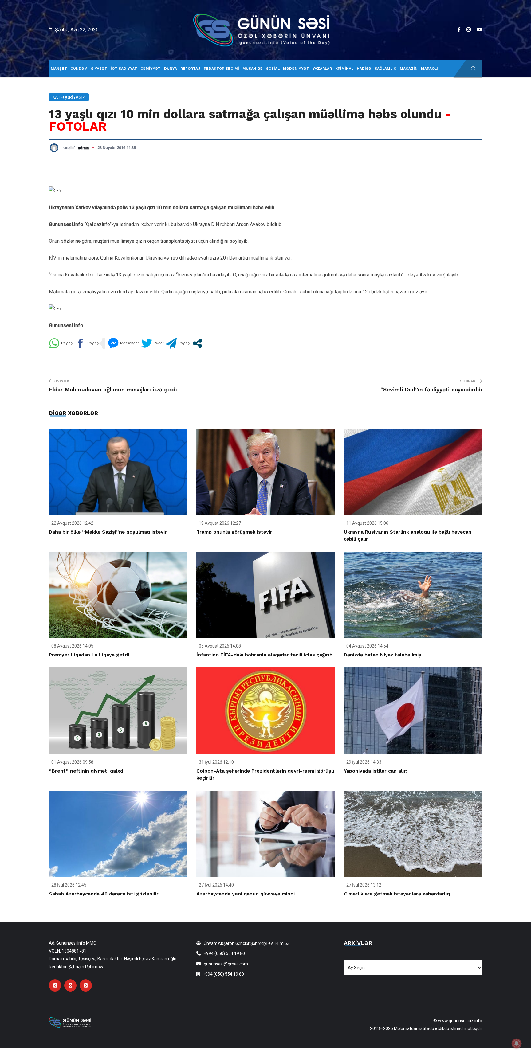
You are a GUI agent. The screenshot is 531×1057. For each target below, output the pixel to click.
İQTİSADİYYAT (124, 68)
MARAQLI (429, 68)
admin (83, 148)
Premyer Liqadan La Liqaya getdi (89, 655)
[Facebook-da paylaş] (87, 343)
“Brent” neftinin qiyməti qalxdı (86, 771)
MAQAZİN (409, 68)
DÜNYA (170, 68)
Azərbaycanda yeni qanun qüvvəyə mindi (245, 894)
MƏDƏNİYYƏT (296, 68)
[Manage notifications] (516, 1043)
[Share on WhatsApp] (61, 343)
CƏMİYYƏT (150, 68)
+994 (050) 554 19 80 (224, 953)
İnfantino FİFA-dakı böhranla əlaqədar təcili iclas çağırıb (264, 655)
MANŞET (59, 68)
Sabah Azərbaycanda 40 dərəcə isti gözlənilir (104, 894)
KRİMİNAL (344, 68)
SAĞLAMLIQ (385, 68)
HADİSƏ (364, 68)
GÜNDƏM (79, 68)
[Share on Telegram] (178, 343)
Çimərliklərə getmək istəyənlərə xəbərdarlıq (397, 894)
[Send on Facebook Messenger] (123, 343)
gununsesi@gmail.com (226, 963)
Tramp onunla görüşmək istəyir (234, 532)
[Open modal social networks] (197, 343)
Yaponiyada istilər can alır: (375, 771)
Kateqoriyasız (69, 97)
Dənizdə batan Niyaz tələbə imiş (382, 655)
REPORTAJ (190, 68)
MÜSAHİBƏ (252, 68)
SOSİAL (273, 68)
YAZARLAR (322, 68)
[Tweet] (152, 343)
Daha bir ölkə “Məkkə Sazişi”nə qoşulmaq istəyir (108, 532)
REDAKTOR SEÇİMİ (221, 68)
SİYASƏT (99, 68)
